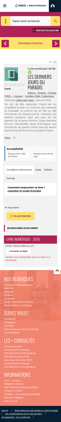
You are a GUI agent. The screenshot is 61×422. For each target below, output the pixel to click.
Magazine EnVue (13, 383)
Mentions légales (13, 397)
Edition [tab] (48, 169)
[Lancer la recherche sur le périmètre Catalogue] (55, 21)
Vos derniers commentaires (20, 366)
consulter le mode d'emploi (24, 190)
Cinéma (8, 295)
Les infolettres (12, 332)
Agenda (8, 288)
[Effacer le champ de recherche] (49, 21)
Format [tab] (10, 178)
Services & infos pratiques (18, 285)
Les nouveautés (12, 346)
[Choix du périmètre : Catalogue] (5, 21)
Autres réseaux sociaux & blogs (21, 329)
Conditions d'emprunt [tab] (19, 169)
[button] (55, 6)
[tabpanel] (30, 189)
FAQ (6, 380)
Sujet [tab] (38, 169)
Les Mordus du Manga (16, 363)
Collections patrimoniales (18, 302)
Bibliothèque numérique (18, 305)
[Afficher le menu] (5, 6)
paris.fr (4, 410)
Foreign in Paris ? (13, 390)
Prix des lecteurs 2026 (16, 356)
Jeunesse (9, 298)
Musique (9, 291)
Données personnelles (28, 394)
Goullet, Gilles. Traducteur (39, 96)
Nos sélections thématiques (20, 353)
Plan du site (10, 401)
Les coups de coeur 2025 (18, 360)
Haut (57, 271)
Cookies (8, 394)
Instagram (10, 322)
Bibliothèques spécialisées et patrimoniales (36, 410)
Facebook (9, 319)
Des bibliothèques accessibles (21, 387)
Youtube (9, 325)
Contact (15, 380)
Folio (7, 137)
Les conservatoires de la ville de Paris (23, 413)
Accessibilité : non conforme (15, 417)
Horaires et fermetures (16, 349)
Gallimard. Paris (25, 100)
